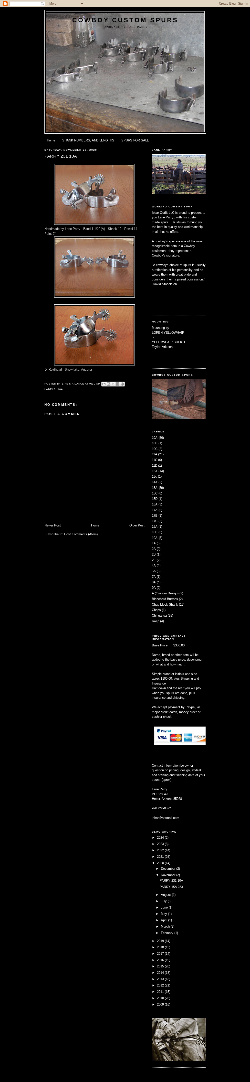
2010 (161, 998)
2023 (161, 844)
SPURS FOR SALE (135, 140)
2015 (161, 966)
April (164, 920)
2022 (161, 850)
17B (154, 515)
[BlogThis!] (108, 384)
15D (154, 499)
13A (154, 471)
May (164, 914)
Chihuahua (159, 615)
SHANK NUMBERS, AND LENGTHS (88, 140)
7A (154, 576)
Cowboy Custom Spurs (125, 20)
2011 (161, 992)
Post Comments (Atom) (81, 534)
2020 (161, 863)
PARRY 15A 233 (171, 887)
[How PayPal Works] (180, 744)
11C (154, 460)
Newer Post (52, 525)
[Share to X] (113, 384)
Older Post (137, 525)
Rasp (155, 621)
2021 (161, 856)
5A (154, 571)
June (165, 907)
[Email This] (103, 384)
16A (154, 504)
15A (154, 488)
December (168, 868)
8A (154, 582)
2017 (161, 953)
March (166, 926)
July (164, 901)
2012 (161, 985)
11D (154, 465)
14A (154, 482)
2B (154, 554)
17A (154, 510)
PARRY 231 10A (171, 880)
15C (154, 493)
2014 (161, 973)
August (166, 895)
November (168, 875)
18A (154, 526)
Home (51, 140)
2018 (161, 947)
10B (154, 443)
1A (154, 543)
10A (60, 389)
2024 (161, 837)
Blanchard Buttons (165, 599)
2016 (161, 960)
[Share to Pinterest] (122, 384)
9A (154, 587)
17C (154, 521)
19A (154, 538)
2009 (161, 1004)
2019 (161, 941)
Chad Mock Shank (165, 604)
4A (154, 565)
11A (154, 454)
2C (154, 560)
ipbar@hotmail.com (165, 818)
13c (154, 476)
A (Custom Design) (165, 593)
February (167, 933)
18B (154, 532)
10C (154, 449)
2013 (161, 979)
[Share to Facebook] (117, 384)
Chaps (156, 610)
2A (154, 549)
